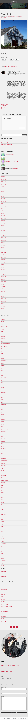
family (2, 397)
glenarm (8, 66)
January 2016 (3, 254)
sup (1, 529)
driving (2, 385)
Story (2, 526)
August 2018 (3, 223)
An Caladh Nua (3, 319)
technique (2, 538)
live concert (3, 438)
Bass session (3, 338)
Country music (3, 368)
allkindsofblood (3, 616)
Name (3, 687)
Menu (14, 1)
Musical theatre (3, 465)
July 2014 (2, 284)
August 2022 (3, 176)
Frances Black (3, 404)
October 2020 (3, 191)
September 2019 (3, 206)
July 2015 (2, 264)
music (2, 455)
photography (3, 17)
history (2, 412)
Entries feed (3, 574)
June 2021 (3, 188)
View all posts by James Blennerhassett (13, 100)
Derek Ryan (3, 375)
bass (2, 334)
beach (2, 341)
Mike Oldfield (3, 446)
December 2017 (3, 227)
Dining (2, 380)
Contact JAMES (14, 712)
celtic (2, 355)
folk (1, 402)
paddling (2, 477)
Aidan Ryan (3, 608)
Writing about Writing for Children (6, 606)
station (2, 524)
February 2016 (3, 252)
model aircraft (3, 448)
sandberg (2, 507)
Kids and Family (3, 431)
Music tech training (4, 460)
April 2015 (3, 269)
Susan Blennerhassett (4, 533)
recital (2, 494)
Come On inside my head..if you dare (6, 144)
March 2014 (3, 291)
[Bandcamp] (17, 627)
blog (2, 348)
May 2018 (2, 225)
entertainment (3, 392)
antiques (2, 321)
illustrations (3, 419)
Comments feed (3, 576)
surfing (2, 531)
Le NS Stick (11, 154)
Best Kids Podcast (4, 346)
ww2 (2, 563)
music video (3, 463)
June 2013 (3, 306)
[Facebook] (11, 627)
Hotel (2, 416)
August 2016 (3, 242)
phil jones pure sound (4, 480)
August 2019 (3, 208)
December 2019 (3, 201)
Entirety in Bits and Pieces (5, 611)
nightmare (2, 468)
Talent (2, 536)
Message (2, 696)
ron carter (2, 504)
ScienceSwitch (3, 621)
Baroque (2, 333)
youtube (2, 565)
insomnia (2, 421)
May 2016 (2, 247)
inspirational (3, 424)
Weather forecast (3, 560)
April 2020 (3, 198)
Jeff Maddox (3, 601)
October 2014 (3, 279)
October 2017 (3, 228)
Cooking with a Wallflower (5, 604)
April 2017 (3, 230)
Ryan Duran (7, 154)
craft (2, 370)
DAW (2, 373)
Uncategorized (3, 551)
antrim (5, 66)
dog (2, 382)
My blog (2, 618)
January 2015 (3, 274)
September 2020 (3, 193)
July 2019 (2, 210)
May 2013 (2, 308)
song (2, 519)
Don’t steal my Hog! (15, 161)
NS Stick (2, 470)
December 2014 (3, 276)
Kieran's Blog (3, 596)
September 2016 (3, 240)
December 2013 (3, 296)
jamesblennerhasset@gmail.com (10, 665)
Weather (2, 558)
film (2, 399)
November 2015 (3, 257)
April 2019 (3, 215)
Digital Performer (4, 377)
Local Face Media (4, 589)
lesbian (2, 433)
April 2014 (3, 289)
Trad (2, 546)
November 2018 (3, 218)
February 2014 (3, 293)
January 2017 (3, 235)
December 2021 (3, 179)
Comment (22, 128)
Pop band (2, 487)
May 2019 (2, 213)
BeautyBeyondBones (4, 591)
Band (2, 331)
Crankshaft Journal (4, 599)
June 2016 (3, 245)
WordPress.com (3, 578)
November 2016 (3, 237)
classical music (3, 360)
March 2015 (3, 271)
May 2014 (2, 288)
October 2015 (3, 259)
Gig (2, 409)
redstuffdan (3, 613)
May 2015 (2, 267)
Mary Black (3, 441)
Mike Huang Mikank (8, 161)
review (2, 497)
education (2, 387)
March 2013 (3, 311)
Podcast (2, 485)
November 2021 (3, 181)
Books (2, 351)
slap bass (2, 516)
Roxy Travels (3, 594)
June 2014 (3, 286)
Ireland (21, 16)
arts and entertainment (4, 326)
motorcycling (3, 451)
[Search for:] (14, 135)
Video (2, 553)
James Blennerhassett (15, 16)
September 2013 (3, 301)
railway (2, 492)
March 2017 (3, 232)
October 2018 (3, 220)
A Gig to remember (4, 147)
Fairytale (2, 394)
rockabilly (2, 502)
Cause (2, 353)
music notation (3, 458)
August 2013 (3, 303)
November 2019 (3, 203)
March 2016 (3, 250)
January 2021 (3, 189)
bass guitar (3, 336)
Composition (3, 365)
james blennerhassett (4, 429)
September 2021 (3, 184)
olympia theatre (3, 475)
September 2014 (3, 281)
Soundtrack (3, 521)
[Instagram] (14, 627)
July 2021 (2, 186)
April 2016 (3, 249)
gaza (2, 407)
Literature (2, 436)
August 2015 (3, 262)
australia (2, 329)
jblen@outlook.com (7, 671)
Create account (3, 571)
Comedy (2, 363)
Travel (2, 548)
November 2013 (3, 298)
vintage (2, 555)
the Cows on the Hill (15, 168)
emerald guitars (3, 390)
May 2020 (2, 196)
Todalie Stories (3, 543)
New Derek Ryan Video (4, 142)
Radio (2, 490)
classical (2, 358)
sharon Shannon (3, 514)
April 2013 (3, 310)
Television (2, 541)
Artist (2, 324)
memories (2, 443)
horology (2, 414)
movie (2, 453)
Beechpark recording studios (5, 343)
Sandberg (2, 509)
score (2, 512)
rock (2, 499)
